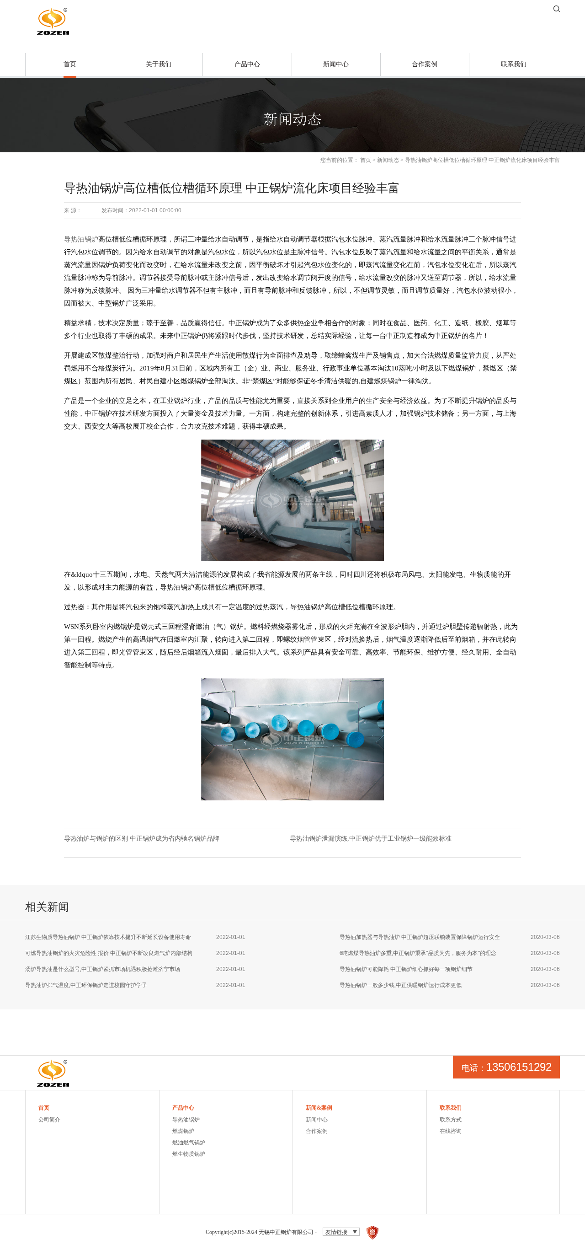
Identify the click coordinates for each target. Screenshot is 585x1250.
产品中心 (247, 64)
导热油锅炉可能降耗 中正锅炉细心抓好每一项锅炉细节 (406, 969)
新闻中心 (336, 64)
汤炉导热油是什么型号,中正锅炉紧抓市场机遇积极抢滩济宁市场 (102, 969)
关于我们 (158, 64)
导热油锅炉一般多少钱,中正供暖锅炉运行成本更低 (401, 985)
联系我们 (513, 64)
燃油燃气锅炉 (188, 1142)
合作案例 (424, 64)
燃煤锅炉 (183, 1131)
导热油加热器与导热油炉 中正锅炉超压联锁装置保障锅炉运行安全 (420, 937)
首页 (70, 64)
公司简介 (49, 1119)
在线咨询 (451, 1131)
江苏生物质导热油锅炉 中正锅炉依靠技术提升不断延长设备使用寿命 (108, 937)
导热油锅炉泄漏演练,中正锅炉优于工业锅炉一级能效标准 (371, 838)
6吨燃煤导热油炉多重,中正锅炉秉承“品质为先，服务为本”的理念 (418, 953)
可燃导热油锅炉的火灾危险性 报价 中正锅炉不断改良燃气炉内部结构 (108, 953)
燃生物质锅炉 (188, 1154)
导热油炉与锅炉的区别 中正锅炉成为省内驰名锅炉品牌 (141, 838)
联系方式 (451, 1119)
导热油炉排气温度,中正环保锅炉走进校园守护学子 (86, 985)
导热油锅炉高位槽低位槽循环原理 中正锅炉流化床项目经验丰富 (482, 160)
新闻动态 (388, 160)
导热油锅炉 (81, 239)
